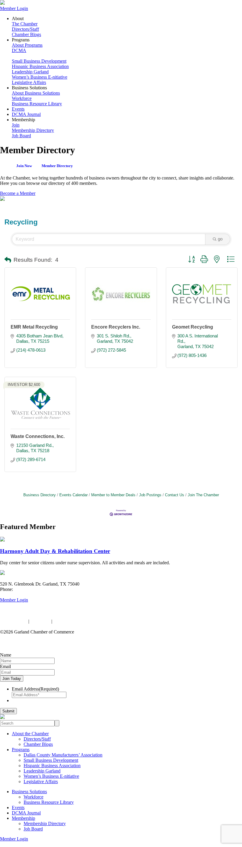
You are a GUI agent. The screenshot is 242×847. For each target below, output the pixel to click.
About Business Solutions (36, 93)
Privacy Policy (13, 621)
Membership (23, 818)
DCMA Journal (26, 114)
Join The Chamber (203, 495)
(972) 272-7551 (28, 589)
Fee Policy (40, 621)
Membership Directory (33, 130)
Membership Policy (71, 621)
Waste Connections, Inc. (38, 436)
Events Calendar (73, 495)
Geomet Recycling (192, 326)
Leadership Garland (30, 71)
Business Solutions (29, 791)
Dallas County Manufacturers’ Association (63, 754)
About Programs (27, 45)
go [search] (220, 238)
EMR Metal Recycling (34, 326)
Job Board (21, 135)
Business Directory (39, 495)
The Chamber (24, 23)
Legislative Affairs (29, 82)
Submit (8, 711)
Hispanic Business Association (40, 66)
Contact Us (174, 495)
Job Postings (150, 495)
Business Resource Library (37, 103)
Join (15, 124)
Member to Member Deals (113, 495)
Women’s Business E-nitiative (39, 77)
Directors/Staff (25, 29)
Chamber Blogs (26, 34)
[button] (7, 260)
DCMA (19, 50)
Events (18, 108)
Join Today (11, 678)
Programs (21, 749)
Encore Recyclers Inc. (115, 326)
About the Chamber (30, 733)
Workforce (22, 98)
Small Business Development (39, 61)
